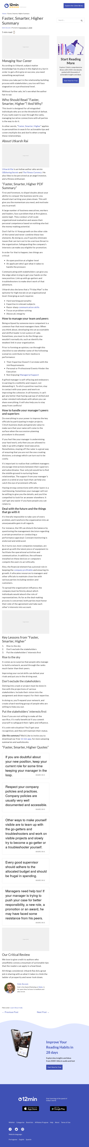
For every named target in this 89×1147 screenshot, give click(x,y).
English (21, 1139)
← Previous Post (10, 1012)
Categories (20, 1122)
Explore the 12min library (74, 6)
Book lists (29, 1122)
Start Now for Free (71, 81)
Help (51, 1122)
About (57, 1122)
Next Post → (43, 1012)
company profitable (23, 570)
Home (4, 13)
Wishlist (12, 1122)
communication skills (29, 307)
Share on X (40, 775)
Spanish (28, 1139)
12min (40, 987)
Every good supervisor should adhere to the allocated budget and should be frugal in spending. (26, 869)
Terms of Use (65, 1122)
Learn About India (16, 1008)
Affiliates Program (41, 1122)
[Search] (82, 20)
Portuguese (13, 1139)
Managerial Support (29, 374)
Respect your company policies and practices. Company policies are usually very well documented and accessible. (26, 795)
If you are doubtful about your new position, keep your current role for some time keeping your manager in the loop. (26, 765)
